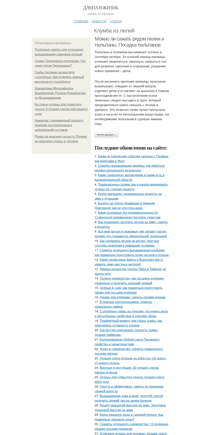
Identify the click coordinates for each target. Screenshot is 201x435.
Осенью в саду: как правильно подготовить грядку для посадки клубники (128, 290)
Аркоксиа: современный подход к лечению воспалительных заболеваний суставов (59, 125)
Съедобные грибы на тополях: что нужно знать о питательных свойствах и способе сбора (131, 313)
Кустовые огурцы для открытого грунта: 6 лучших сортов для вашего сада (61, 109)
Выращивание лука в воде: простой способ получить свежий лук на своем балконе (129, 398)
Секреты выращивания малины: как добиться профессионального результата (130, 167)
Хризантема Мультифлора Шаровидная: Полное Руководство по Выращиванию (60, 93)
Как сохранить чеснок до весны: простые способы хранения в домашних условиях (127, 243)
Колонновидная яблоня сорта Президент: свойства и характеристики (127, 341)
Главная (81, 20)
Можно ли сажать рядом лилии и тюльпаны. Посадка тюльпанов (129, 42)
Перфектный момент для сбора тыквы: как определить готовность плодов (128, 323)
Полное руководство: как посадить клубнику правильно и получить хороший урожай (129, 280)
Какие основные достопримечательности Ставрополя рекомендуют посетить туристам (127, 214)
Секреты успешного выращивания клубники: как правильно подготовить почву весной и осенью (132, 252)
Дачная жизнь (100, 7)
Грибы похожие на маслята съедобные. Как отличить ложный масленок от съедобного (59, 77)
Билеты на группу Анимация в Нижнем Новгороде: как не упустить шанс (125, 205)
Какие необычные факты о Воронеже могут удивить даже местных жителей (129, 261)
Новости (99, 20)
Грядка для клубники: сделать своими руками (132, 297)
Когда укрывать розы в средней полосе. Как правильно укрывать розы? (129, 416)
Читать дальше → (106, 134)
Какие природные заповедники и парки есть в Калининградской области (129, 177)
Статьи (116, 20)
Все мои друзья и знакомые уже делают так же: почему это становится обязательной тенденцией (131, 233)
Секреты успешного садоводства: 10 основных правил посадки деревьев (131, 426)
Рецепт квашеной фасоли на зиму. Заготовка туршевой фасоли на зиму (130, 407)
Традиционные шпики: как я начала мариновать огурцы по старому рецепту (131, 186)
